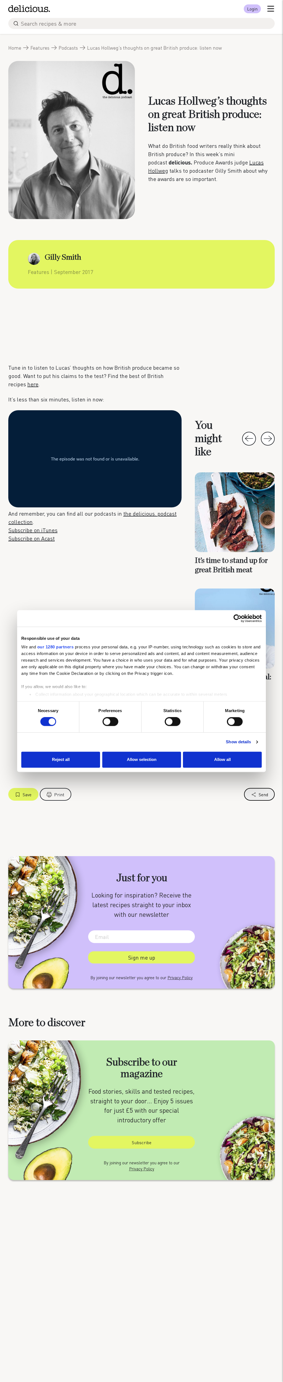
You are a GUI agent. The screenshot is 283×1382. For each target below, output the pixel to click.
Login (252, 9)
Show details (238, 742)
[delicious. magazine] (29, 8)
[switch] (110, 721)
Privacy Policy (180, 977)
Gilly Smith (63, 257)
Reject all (61, 759)
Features (39, 48)
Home (14, 48)
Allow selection (141, 759)
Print (59, 794)
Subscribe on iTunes (32, 530)
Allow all (222, 759)
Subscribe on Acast (31, 538)
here (32, 384)
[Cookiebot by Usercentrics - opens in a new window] (237, 618)
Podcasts (68, 48)
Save (27, 794)
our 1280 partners (55, 647)
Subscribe (141, 1142)
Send (263, 794)
